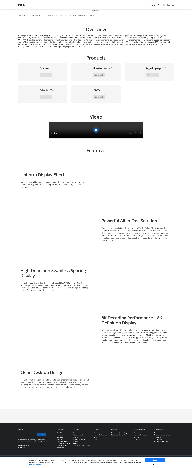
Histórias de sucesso (140, 435)
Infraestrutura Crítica (79, 435)
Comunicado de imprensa (142, 433)
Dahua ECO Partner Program (120, 433)
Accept (155, 460)
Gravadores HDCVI (63, 445)
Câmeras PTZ (61, 439)
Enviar (42, 434)
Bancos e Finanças (79, 439)
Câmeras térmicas (63, 441)
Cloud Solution (61, 433)
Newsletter (137, 439)
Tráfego (75, 437)
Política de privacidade (161, 441)
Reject (155, 465)
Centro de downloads (100, 435)
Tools (96, 433)
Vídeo (96, 439)
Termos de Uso (159, 439)
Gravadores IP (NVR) (63, 443)
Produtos (35, 15)
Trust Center (158, 437)
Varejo (75, 443)
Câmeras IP (60, 437)
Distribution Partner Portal (119, 435)
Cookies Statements (36, 465)
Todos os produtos (54, 15)
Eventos (136, 437)
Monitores (60, 435)
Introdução (157, 433)
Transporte (76, 433)
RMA (95, 437)
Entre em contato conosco (162, 435)
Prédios (75, 441)
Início (21, 15)
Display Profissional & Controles (81, 15)
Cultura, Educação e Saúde (81, 445)
